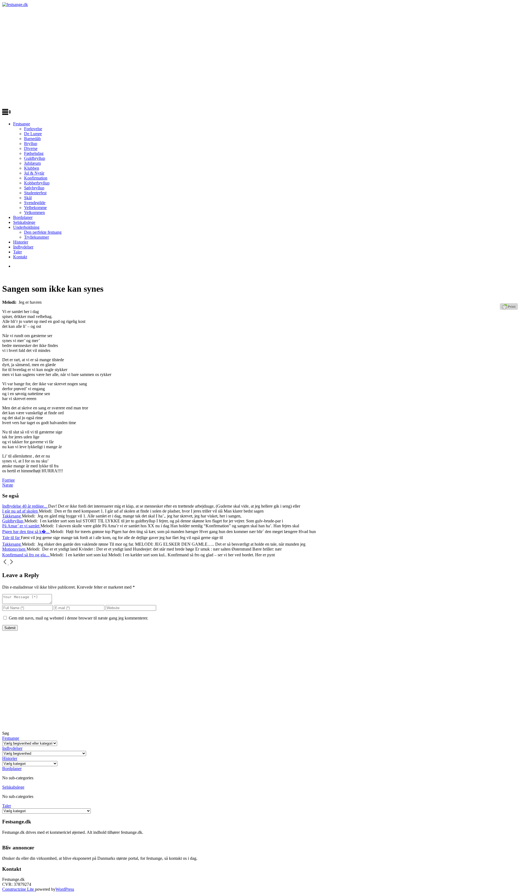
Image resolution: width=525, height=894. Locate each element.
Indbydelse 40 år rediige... (25, 506)
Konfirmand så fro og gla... (26, 554)
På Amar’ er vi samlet (21, 525)
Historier (20, 242)
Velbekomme (35, 207)
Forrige (8, 480)
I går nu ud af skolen (20, 511)
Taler (17, 252)
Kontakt (20, 256)
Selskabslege (24, 222)
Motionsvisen (14, 549)
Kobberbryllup (36, 183)
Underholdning (26, 227)
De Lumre (33, 133)
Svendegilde (34, 202)
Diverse (30, 148)
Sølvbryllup (34, 188)
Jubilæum (32, 163)
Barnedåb (32, 138)
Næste (7, 485)
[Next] (11, 563)
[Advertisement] (262, 59)
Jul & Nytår (34, 173)
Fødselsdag (33, 153)
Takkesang (12, 516)
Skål (28, 197)
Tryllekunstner (36, 237)
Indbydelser (23, 247)
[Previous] (5, 563)
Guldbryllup (34, 158)
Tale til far (11, 537)
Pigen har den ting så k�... (26, 531)
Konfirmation (35, 178)
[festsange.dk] (15, 4)
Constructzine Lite (18, 889)
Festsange (21, 123)
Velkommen (34, 212)
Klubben (31, 168)
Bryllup (30, 143)
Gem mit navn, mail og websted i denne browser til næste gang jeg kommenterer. (78, 618)
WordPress (65, 889)
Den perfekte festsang (43, 232)
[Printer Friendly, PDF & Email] (510, 308)
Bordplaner (23, 217)
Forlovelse (33, 128)
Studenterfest (35, 192)
